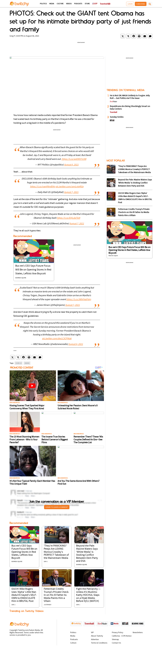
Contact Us (116, 643)
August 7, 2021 (71, 192)
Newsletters (138, 633)
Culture (60, 4)
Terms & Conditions (99, 643)
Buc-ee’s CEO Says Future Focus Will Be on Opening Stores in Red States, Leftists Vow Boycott (33, 270)
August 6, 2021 (71, 165)
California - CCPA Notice (121, 636)
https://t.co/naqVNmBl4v (42, 186)
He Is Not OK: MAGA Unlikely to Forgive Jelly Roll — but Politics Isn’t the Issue (130, 97)
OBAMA (27, 363)
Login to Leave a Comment (57, 507)
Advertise (95, 640)
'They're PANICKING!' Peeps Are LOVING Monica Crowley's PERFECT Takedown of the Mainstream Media (56, 552)
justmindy (47, 605)
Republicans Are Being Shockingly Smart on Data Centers (130, 107)
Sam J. (46, 561)
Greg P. (12, 36)
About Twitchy (97, 636)
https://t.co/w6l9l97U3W (74, 159)
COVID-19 (18, 363)
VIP (92, 633)
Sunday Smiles (116, 117)
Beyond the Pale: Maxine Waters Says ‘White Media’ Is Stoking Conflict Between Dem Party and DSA (135, 183)
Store (87, 4)
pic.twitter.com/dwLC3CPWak (57, 338)
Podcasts (78, 4)
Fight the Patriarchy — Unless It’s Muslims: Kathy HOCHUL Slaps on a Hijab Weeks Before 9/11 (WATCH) (88, 595)
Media (51, 4)
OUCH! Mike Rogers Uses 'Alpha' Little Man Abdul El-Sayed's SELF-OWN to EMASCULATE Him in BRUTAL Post (24, 595)
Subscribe (140, 4)
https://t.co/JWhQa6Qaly (78, 299)
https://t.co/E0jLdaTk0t (68, 218)
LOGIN (130, 4)
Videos (69, 4)
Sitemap (115, 640)
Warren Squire (20, 278)
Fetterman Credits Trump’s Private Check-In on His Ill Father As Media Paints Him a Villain (56, 595)
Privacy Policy (117, 633)
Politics (43, 4)
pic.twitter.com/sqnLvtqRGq (70, 186)
